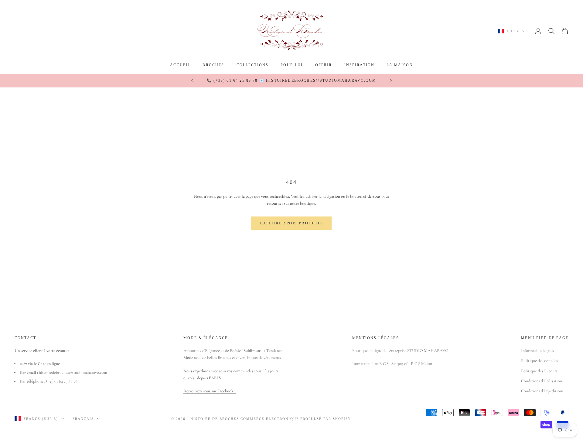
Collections (253, 65)
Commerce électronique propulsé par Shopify (295, 419)
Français (83, 419)
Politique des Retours (539, 370)
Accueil (180, 65)
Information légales (537, 350)
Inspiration (359, 65)
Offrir (323, 65)
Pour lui (292, 65)
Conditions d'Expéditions (542, 391)
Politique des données (539, 360)
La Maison (400, 65)
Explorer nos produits (291, 223)
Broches (213, 65)
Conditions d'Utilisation (541, 380)
